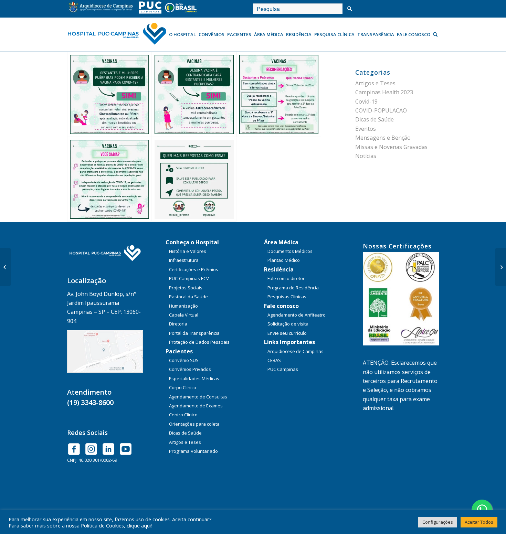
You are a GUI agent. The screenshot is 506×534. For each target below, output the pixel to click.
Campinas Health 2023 (384, 92)
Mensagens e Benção (383, 137)
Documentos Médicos (290, 251)
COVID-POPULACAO (381, 110)
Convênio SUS (184, 360)
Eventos (365, 128)
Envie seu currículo (287, 333)
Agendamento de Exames (196, 406)
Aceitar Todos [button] (479, 522)
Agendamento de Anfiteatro (296, 315)
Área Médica (281, 242)
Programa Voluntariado (193, 451)
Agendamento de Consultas (198, 397)
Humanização (183, 306)
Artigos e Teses (375, 83)
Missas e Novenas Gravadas (391, 147)
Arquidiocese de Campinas (295, 351)
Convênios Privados (190, 369)
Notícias (365, 156)
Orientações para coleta (194, 424)
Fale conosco (281, 306)
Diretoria (178, 324)
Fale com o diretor (286, 278)
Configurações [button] (437, 522)
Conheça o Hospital (192, 242)
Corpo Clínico (182, 387)
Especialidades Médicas (194, 378)
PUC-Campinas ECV (189, 278)
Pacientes (179, 351)
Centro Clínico (183, 415)
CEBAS (274, 360)
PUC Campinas (282, 369)
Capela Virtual (183, 315)
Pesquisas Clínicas (286, 296)
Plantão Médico (283, 260)
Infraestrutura (184, 260)
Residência (279, 269)
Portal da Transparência (194, 333)
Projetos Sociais (185, 288)
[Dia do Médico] (5, 267)
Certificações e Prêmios (193, 269)
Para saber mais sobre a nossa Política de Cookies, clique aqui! (80, 525)
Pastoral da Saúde (188, 296)
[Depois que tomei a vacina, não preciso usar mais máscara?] (500, 267)
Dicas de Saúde (374, 119)
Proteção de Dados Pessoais (199, 342)
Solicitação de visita (287, 324)
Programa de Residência (293, 288)
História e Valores (187, 251)
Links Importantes (289, 342)
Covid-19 (366, 101)
